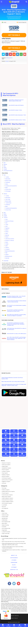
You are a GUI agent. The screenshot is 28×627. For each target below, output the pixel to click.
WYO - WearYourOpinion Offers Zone (14, 18)
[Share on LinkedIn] (17, 54)
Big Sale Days (5, 518)
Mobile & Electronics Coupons (8, 491)
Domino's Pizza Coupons (7, 479)
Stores (14, 560)
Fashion (11, 57)
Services (4, 506)
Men (5, 162)
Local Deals (4, 505)
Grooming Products (8, 170)
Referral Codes (5, 514)
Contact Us (14, 569)
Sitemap (14, 567)
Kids (5, 166)
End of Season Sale (6, 521)
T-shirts (7, 177)
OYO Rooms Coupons (6, 478)
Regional (7, 228)
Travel (6, 224)
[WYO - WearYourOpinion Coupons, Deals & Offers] (14, 6)
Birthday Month (8, 256)
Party (6, 219)
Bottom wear (8, 180)
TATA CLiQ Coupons (6, 464)
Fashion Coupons (5, 489)
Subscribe (14, 562)
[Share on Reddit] (14, 54)
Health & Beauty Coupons (7, 498)
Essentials (6, 260)
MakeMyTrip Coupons (6, 468)
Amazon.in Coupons (6, 463)
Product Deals (5, 516)
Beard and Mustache (10, 251)
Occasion (7, 249)
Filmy (6, 226)
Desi (6, 222)
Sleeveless (7, 178)
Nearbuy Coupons (6, 474)
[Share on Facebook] (6, 54)
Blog (14, 564)
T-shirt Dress (8, 202)
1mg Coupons (5, 473)
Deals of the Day (5, 525)
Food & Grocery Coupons (7, 494)
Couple (5, 169)
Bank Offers (4, 523)
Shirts (6, 184)
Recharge (4, 488)
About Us (14, 555)
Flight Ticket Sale (5, 533)
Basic (6, 187)
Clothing (7, 57)
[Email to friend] (24, 54)
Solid (6, 245)
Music (6, 242)
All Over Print (8, 189)
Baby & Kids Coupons (6, 496)
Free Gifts (4, 526)
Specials (7, 258)
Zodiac (6, 244)
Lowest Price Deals (6, 531)
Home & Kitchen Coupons (7, 499)
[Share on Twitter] (3, 54)
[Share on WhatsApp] (21, 54)
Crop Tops (7, 199)
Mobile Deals (4, 520)
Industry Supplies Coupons (7, 501)
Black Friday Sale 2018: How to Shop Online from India (13, 381)
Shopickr (7, 61)
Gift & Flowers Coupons (7, 503)
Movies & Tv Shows (9, 240)
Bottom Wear (8, 201)
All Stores (4, 483)
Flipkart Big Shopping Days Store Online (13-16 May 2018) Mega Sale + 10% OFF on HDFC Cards (14, 385)
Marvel (6, 230)
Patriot (6, 237)
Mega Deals (4, 530)
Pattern (7, 254)
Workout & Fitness (9, 221)
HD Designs (8, 191)
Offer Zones (4, 513)
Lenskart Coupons (6, 471)
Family (5, 167)
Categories (14, 557)
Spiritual (7, 235)
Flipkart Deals (5, 466)
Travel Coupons (5, 493)
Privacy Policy (14, 618)
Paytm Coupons (5, 469)
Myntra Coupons (5, 476)
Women (5, 164)
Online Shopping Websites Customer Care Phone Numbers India (12, 378)
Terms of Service (14, 615)
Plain (6, 252)
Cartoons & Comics (9, 238)
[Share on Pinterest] (10, 54)
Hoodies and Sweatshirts (11, 185)
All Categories (5, 508)
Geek (6, 233)
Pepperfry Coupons (6, 481)
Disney (6, 231)
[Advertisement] (14, 78)
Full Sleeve (7, 182)
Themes (5, 217)
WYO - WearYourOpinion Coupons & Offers (14, 16)
